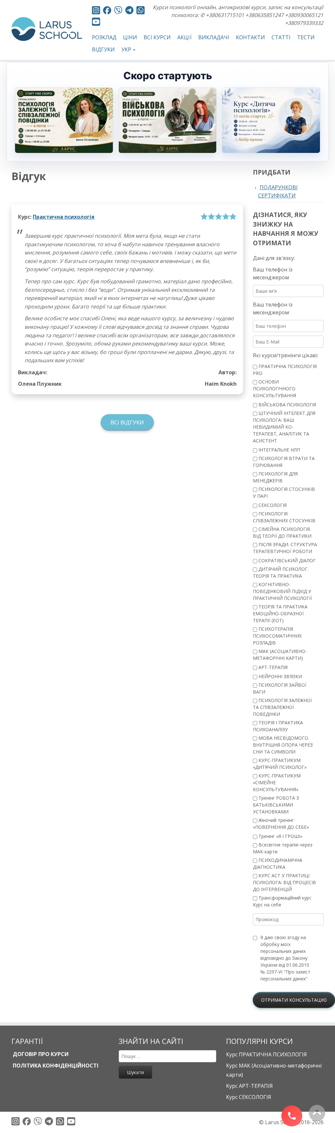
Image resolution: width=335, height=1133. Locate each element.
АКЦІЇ (184, 37)
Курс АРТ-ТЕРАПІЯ (249, 1085)
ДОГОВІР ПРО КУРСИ (40, 1054)
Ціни (130, 37)
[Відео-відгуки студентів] (96, 22)
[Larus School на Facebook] (107, 11)
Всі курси (157, 37)
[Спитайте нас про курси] (140, 11)
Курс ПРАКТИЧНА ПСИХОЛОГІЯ (266, 1054)
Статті (281, 37)
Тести (306, 37)
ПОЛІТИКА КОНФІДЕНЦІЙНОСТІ (54, 1065)
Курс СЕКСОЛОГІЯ (248, 1097)
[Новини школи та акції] (129, 11)
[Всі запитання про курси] (118, 11)
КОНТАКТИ (250, 37)
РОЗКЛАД (104, 37)
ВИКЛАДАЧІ (213, 37)
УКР (126, 49)
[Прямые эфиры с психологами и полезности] (96, 11)
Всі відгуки (127, 422)
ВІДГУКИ (103, 49)
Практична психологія (64, 216)
